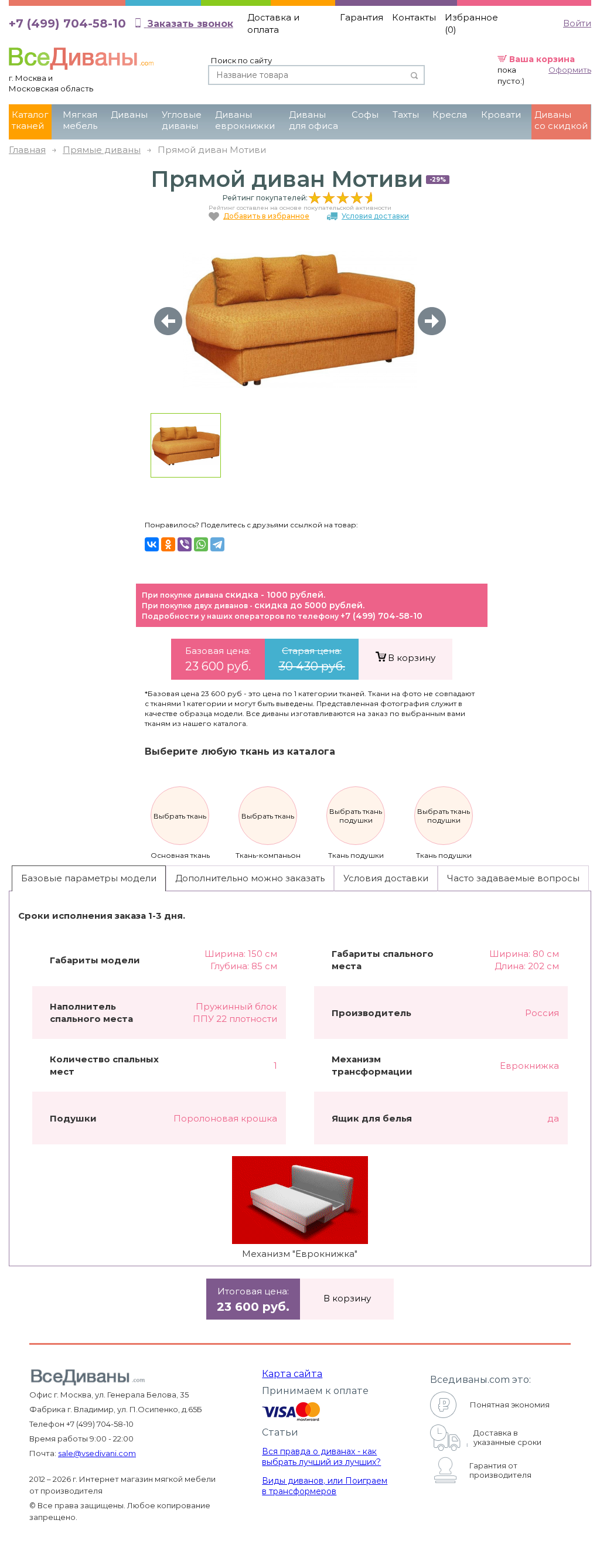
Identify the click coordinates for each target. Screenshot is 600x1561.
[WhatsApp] (201, 544)
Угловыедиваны (182, 120)
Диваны (129, 114)
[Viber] (185, 544)
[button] (431, 321)
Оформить (569, 69)
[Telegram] (217, 544)
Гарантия (361, 17)
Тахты (406, 114)
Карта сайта (292, 1373)
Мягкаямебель (80, 120)
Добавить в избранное (266, 216)
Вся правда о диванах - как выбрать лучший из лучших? (321, 1456)
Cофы (365, 114)
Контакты (414, 17)
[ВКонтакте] (152, 544)
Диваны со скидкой (561, 120)
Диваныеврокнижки (245, 120)
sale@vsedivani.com (97, 1453)
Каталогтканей (30, 120)
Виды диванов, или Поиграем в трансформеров (324, 1486)
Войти (577, 23)
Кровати (501, 114)
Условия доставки (375, 216)
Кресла (449, 114)
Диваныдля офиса (313, 120)
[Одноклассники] (168, 544)
